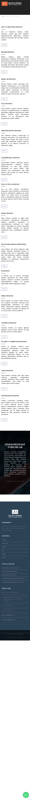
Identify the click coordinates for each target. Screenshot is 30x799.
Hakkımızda (5, 543)
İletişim (4, 554)
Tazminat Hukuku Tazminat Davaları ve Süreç (13, 582)
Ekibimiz (4, 547)
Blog (3, 550)
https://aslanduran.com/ (9, 619)
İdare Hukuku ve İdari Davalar (9, 575)
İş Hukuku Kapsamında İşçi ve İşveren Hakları (13, 578)
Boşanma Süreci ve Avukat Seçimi (10, 568)
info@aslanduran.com (9, 615)
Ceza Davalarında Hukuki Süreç (9, 571)
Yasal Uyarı (12, 637)
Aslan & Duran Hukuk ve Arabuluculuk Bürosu (18, 634)
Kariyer (4, 557)
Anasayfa (4, 539)
